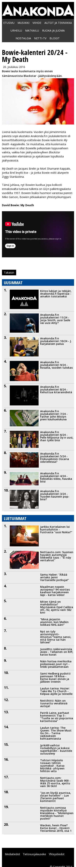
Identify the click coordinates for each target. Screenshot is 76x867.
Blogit (54, 38)
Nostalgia (23, 38)
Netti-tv (40, 38)
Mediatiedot (12, 854)
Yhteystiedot (57, 854)
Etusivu (8, 23)
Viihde (37, 23)
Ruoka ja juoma (53, 30)
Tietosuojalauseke (34, 854)
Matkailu (32, 30)
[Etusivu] (38, 14)
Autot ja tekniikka (58, 23)
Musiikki (23, 23)
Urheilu (16, 30)
